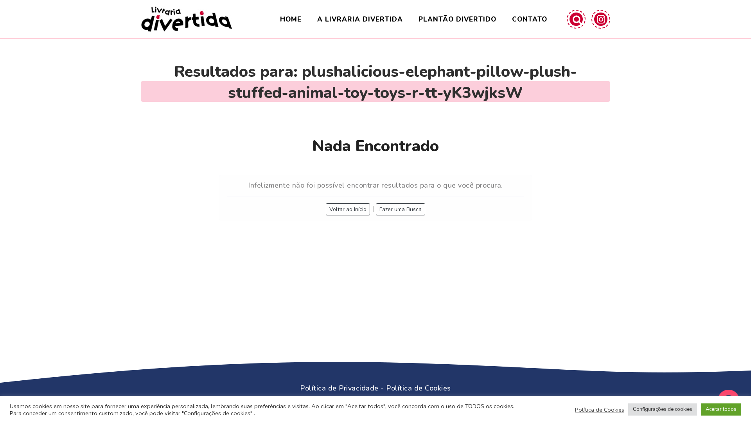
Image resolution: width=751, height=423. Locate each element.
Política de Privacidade (339, 388)
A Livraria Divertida (360, 19)
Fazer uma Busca (400, 209)
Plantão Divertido (457, 19)
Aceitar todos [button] (721, 409)
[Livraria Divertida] (186, 19)
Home (291, 19)
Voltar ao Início (348, 209)
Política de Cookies (418, 388)
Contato (529, 19)
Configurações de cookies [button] (662, 409)
